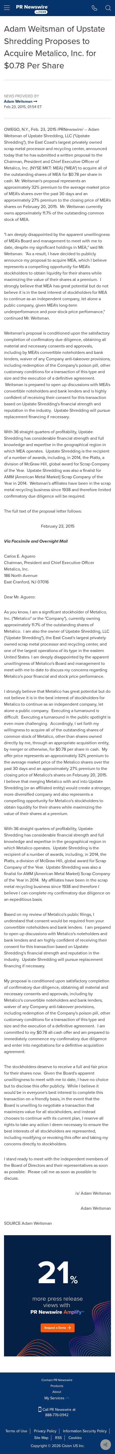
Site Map (41, 1438)
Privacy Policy (45, 1431)
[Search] (108, 8)
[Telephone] (94, 8)
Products (57, 1385)
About (56, 1391)
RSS (58, 1438)
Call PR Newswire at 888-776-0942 (58, 1412)
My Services (55, 1398)
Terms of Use (16, 1431)
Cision (67, 1446)
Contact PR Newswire (56, 1380)
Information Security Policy (85, 1431)
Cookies (75, 1438)
